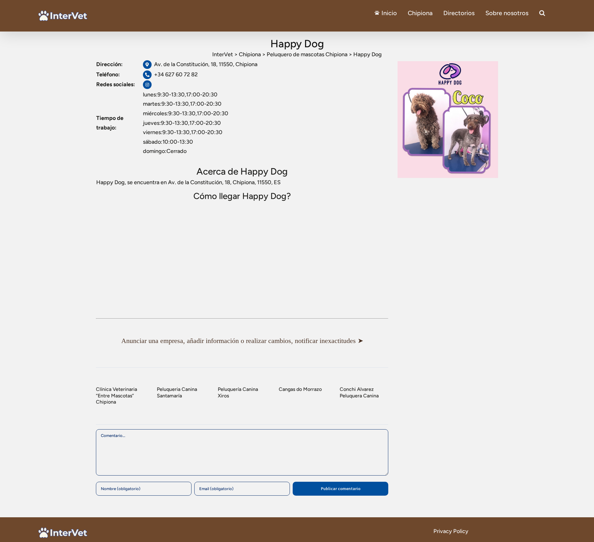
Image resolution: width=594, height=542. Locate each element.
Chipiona (420, 13)
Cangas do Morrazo (300, 389)
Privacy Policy (450, 531)
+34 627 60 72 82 (176, 74)
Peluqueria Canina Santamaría (177, 392)
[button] (542, 13)
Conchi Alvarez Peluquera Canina (359, 392)
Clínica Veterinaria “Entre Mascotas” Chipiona (116, 395)
